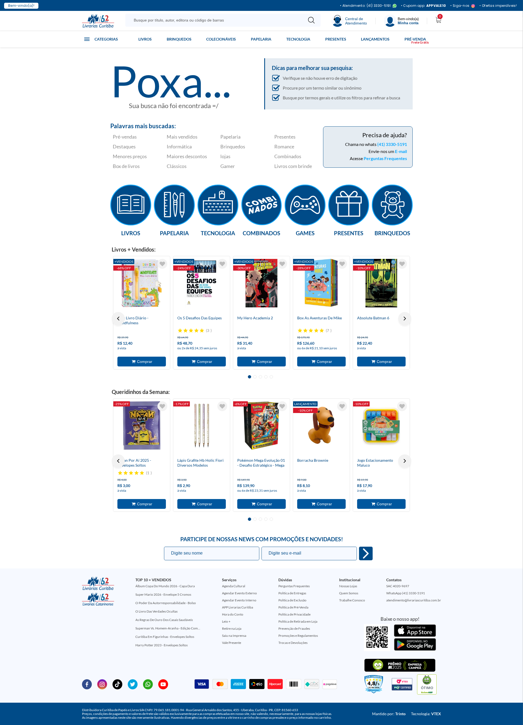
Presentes (335, 39)
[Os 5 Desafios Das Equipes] (201, 283)
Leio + (226, 621)
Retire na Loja (231, 628)
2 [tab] (255, 376)
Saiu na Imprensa (234, 636)
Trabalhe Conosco (352, 600)
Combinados (287, 156)
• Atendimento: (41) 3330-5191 (365, 6)
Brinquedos (179, 39)
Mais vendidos (182, 137)
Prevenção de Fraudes (294, 628)
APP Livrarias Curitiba (237, 607)
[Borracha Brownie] (321, 425)
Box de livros (126, 166)
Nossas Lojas (348, 586)
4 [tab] (265, 376)
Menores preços (130, 156)
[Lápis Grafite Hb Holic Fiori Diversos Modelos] (201, 425)
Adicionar (141, 361)
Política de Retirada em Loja (297, 621)
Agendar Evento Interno (239, 600)
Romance (284, 146)
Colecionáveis (221, 39)
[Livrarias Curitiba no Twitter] (133, 684)
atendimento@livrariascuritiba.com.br (413, 600)
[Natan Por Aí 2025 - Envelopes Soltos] (141, 425)
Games (305, 233)
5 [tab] (271, 376)
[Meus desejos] (162, 264)
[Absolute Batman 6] (381, 283)
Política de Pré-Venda (293, 607)
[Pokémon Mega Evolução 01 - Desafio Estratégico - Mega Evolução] (261, 425)
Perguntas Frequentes (385, 158)
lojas (225, 156)
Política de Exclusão (292, 600)
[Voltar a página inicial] (98, 20)
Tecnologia (298, 39)
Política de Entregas (292, 593)
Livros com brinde (293, 166)
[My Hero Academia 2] (261, 283)
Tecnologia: (426, 713)
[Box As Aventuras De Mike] (321, 283)
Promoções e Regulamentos (298, 636)
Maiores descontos (187, 156)
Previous (118, 318)
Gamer (227, 166)
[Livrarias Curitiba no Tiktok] (117, 684)
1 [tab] (249, 376)
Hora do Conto (232, 614)
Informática (179, 146)
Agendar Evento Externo (239, 593)
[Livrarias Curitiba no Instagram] (102, 684)
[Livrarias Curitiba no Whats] (148, 684)
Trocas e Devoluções (293, 643)
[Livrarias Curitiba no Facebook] (87, 684)
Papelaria (261, 39)
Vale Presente (231, 643)
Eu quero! (366, 553)
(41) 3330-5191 (392, 144)
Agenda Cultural (233, 586)
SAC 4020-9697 (397, 586)
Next (404, 318)
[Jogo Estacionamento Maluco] (381, 425)
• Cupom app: (423, 5)
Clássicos (177, 166)
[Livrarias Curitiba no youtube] (163, 684)
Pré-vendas (125, 137)
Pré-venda (415, 39)
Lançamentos (375, 39)
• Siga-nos (459, 6)
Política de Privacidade (294, 614)
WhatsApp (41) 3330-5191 (405, 593)
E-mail (401, 151)
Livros (145, 39)
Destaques (124, 146)
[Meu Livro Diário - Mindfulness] (141, 283)
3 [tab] (260, 376)
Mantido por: (389, 713)
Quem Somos (348, 593)
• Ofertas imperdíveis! (498, 5)
